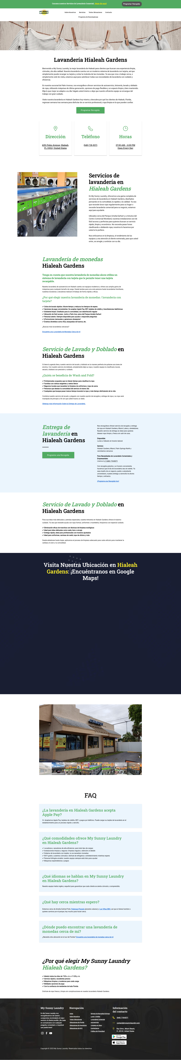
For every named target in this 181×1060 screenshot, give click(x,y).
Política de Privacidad (98, 1031)
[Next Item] (138, 733)
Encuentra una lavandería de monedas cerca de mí (94, 937)
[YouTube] (50, 1033)
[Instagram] (42, 1033)
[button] (82, 12)
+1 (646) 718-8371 (111, 461)
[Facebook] (46, 1033)
